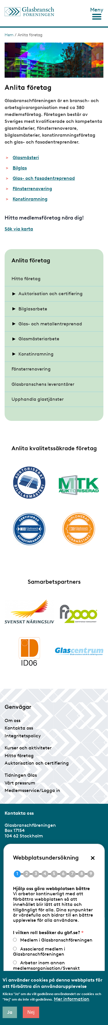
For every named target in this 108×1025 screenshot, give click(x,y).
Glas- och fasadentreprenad (44, 178)
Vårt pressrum (20, 783)
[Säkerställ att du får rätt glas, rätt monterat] (79, 485)
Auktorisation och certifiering (50, 293)
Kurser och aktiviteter (28, 748)
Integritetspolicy (23, 735)
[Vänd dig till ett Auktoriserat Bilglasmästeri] (29, 482)
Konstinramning (30, 199)
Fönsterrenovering (32, 188)
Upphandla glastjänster (38, 399)
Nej (31, 1012)
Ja (9, 1012)
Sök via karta (19, 229)
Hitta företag (26, 278)
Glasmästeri (26, 157)
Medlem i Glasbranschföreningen (56, 940)
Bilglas (20, 168)
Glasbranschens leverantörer (43, 384)
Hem (9, 35)
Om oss (12, 720)
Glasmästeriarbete (38, 338)
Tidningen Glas (21, 775)
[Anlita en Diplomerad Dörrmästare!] (79, 529)
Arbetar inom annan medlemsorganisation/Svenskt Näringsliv (46, 968)
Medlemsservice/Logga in (32, 790)
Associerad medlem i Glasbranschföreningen (39, 951)
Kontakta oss (19, 728)
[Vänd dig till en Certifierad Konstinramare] (29, 529)
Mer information (71, 999)
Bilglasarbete (32, 309)
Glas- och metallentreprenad (50, 324)
